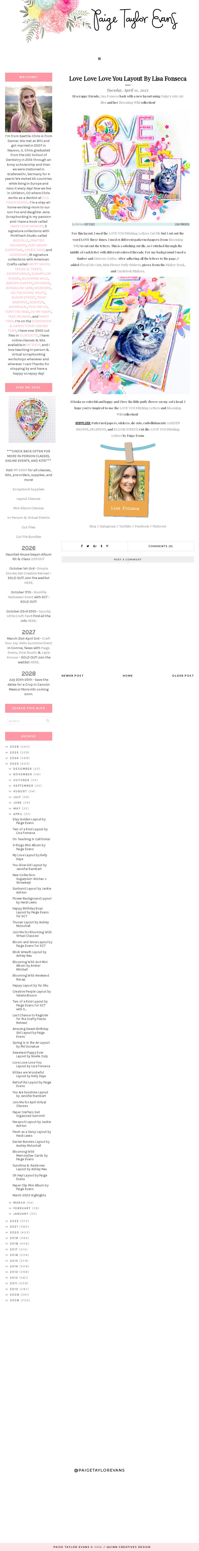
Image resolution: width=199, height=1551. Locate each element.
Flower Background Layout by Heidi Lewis (32, 900)
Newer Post (73, 675)
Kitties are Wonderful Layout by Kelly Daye (29, 1074)
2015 (14, 1260)
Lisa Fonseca (109, 96)
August (20, 791)
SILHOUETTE (28, 335)
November (23, 774)
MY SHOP (33, 345)
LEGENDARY (18, 255)
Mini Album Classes (28, 508)
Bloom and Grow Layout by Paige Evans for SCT (32, 944)
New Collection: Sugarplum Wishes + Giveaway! (30, 878)
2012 (14, 1277)
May (17, 808)
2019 (15, 1238)
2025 (15, 752)
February (22, 1208)
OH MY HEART (41, 312)
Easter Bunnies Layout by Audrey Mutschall (31, 1143)
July (17, 797)
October (22, 780)
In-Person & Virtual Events (28, 518)
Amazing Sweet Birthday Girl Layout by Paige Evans (31, 1032)
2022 (15, 1221)
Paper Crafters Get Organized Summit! (29, 1114)
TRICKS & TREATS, (28, 269)
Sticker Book (175, 265)
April (18, 814)
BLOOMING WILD (35, 278)
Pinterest (159, 526)
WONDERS (42, 288)
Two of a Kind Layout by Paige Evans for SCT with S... (30, 1005)
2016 (15, 1255)
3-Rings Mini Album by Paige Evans (29, 847)
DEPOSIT (38, 559)
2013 (14, 1272)
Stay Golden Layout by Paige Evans (29, 821)
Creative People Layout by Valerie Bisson (32, 993)
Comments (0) (161, 546)
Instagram (108, 526)
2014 (14, 1266)
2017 (14, 1249)
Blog (92, 526)
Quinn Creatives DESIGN (129, 1547)
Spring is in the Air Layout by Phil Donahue (31, 1044)
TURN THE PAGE (17, 312)
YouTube (125, 526)
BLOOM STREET (126, 429)
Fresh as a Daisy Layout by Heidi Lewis (32, 1133)
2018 (15, 1243)
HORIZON (36, 302)
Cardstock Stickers (130, 271)
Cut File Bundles (28, 537)
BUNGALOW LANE (19, 288)
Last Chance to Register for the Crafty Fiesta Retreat (30, 1019)
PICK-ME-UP (38, 307)
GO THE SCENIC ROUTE (28, 293)
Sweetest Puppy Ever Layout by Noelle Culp (30, 1054)
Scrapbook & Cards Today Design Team (29, 326)
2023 (15, 763)
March (20, 1202)
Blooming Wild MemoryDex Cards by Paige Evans (30, 1155)
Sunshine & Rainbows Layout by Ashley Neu (30, 1167)
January (21, 1213)
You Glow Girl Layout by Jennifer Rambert (30, 867)
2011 (14, 1283)
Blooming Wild (129, 102)
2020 (15, 1232)
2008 (15, 1300)
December (23, 768)
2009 (15, 1294)
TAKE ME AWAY (19, 316)
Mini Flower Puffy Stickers (122, 265)
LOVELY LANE (34, 250)
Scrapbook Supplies (28, 489)
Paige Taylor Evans (71, 1547)
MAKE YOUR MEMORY (26, 226)
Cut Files (28, 527)
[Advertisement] (28, 1383)
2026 (15, 746)
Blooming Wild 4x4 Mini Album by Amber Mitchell (30, 965)
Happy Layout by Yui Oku (31, 985)
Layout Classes (29, 499)
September (24, 785)
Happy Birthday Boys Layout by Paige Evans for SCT (31, 912)
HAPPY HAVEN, (39, 264)
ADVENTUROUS (18, 274)
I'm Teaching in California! (31, 839)
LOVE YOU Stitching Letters (140, 408)
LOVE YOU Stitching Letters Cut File (135, 233)
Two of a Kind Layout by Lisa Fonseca (30, 831)
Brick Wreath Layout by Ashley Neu (30, 954)
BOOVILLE (20, 240)
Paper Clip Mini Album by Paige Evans (31, 1187)
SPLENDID (98, 429)
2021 (14, 1226)
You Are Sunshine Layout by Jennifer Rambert (30, 1094)
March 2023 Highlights (29, 1195)
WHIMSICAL (18, 307)
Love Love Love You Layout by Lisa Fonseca (31, 1064)
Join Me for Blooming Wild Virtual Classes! (32, 934)
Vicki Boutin (28, 652)
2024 (15, 758)
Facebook (142, 526)
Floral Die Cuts (90, 265)
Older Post (183, 675)
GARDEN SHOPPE (19, 283)
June (18, 802)
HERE (28, 583)
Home (128, 675)
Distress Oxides (105, 258)
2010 (15, 1289)
